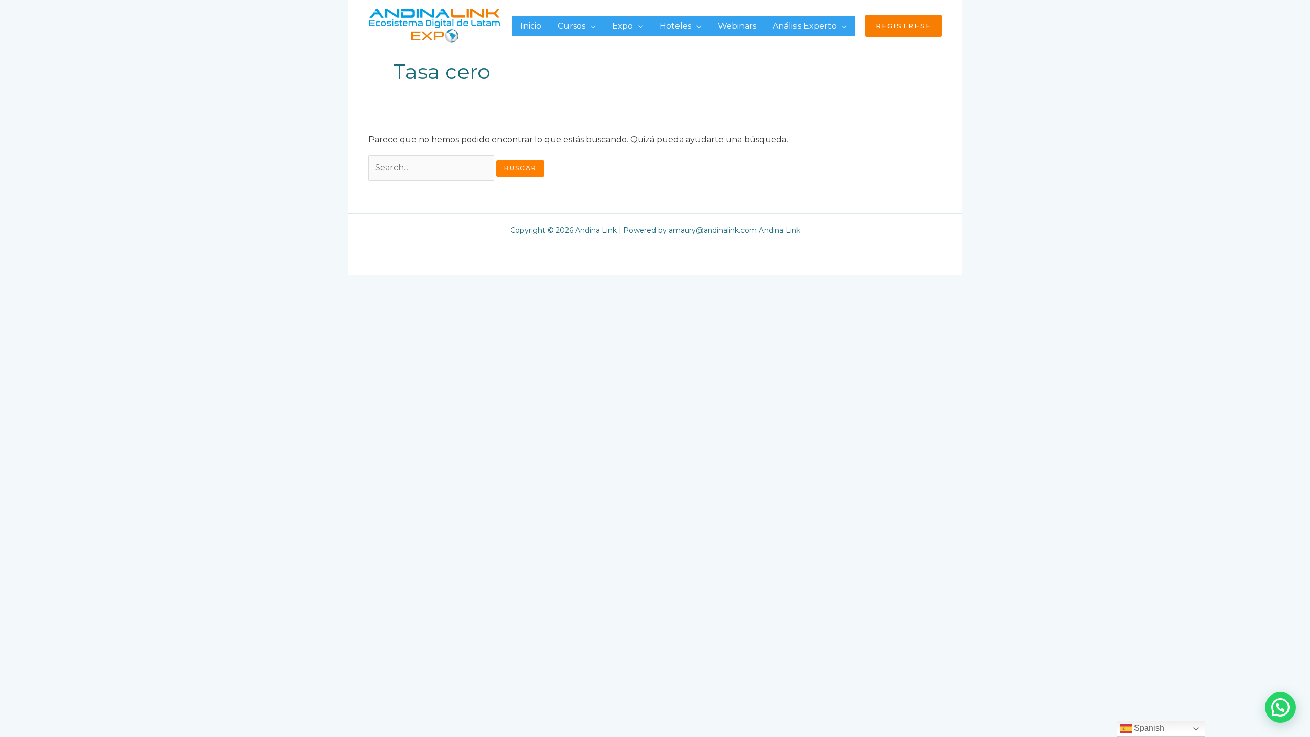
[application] (590, 26)
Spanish (1148, 728)
